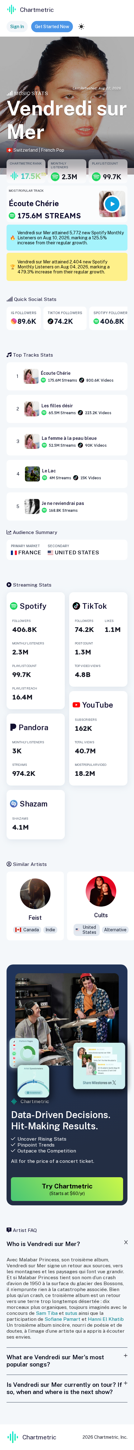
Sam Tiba (47, 1313)
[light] (81, 26)
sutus (71, 1313)
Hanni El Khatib (106, 1319)
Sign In (17, 26)
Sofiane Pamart (62, 1319)
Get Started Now (52, 26)
